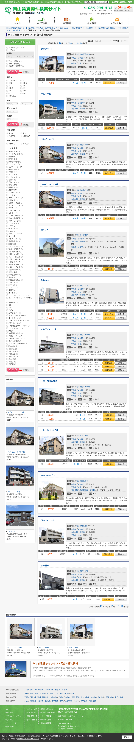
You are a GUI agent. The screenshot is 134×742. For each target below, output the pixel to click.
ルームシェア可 (16, 205)
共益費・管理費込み (16, 66)
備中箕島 (84, 701)
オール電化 (14, 236)
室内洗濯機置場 (16, 218)
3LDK (25, 91)
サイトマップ (11, 723)
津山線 (100, 697)
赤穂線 (93, 697)
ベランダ (13, 228)
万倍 (86, 145)
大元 (79, 106)
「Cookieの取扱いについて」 (27, 739)
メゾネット (14, 226)
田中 (67, 693)
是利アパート (47, 49)
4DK (24, 93)
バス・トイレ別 (16, 267)
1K (24, 81)
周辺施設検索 (32, 716)
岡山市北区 (80, 235)
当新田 (87, 54)
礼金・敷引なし (14, 64)
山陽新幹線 (108, 697)
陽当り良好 (14, 159)
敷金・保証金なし (15, 61)
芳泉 (56, 693)
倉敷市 (57, 690)
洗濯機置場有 (15, 252)
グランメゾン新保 (13, 492)
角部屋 (12, 364)
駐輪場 (12, 244)
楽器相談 (13, 157)
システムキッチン (16, 262)
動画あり (26, 144)
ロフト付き (14, 223)
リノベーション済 (16, 167)
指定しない (13, 133)
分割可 (12, 180)
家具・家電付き (16, 249)
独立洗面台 (14, 285)
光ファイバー (15, 313)
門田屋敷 (92, 701)
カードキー (14, 195)
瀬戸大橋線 (119, 697)
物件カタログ (11, 727)
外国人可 (13, 200)
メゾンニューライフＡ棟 (16, 412)
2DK (24, 86)
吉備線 (73, 247)
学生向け (13, 208)
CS (11, 305)
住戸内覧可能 (15, 341)
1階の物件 (13, 351)
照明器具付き (15, 241)
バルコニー (14, 231)
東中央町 (55, 701)
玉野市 (64, 690)
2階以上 (13, 349)
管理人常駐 (14, 185)
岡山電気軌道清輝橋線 (79, 490)
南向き (12, 362)
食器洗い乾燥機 (16, 259)
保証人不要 (14, 169)
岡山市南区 (80, 54)
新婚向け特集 (46, 723)
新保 (31, 693)
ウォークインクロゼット (19, 295)
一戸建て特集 (46, 720)
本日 (24, 133)
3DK (10, 91)
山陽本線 (74, 109)
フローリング (15, 221)
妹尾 (79, 63)
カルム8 (44, 230)
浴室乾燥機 (14, 272)
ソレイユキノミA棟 (49, 184)
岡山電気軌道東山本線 (80, 697)
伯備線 (61, 697)
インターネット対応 (17, 315)
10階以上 (13, 354)
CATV (12, 310)
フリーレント (15, 192)
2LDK (11, 88)
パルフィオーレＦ (49, 329)
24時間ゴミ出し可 (16, 339)
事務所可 (13, 172)
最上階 (12, 359)
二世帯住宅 (14, 190)
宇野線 (73, 58)
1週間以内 (26, 136)
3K (24, 88)
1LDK (25, 83)
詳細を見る (109, 83)
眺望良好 (13, 187)
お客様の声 (31, 713)
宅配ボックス (15, 323)
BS (11, 308)
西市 (86, 99)
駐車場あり (14, 346)
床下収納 (13, 293)
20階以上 (13, 356)
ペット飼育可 (15, 151)
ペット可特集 (46, 716)
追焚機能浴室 (15, 270)
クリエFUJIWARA (49, 381)
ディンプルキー (16, 328)
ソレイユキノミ (48, 139)
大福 (36, 693)
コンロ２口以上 (16, 257)
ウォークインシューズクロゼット (20, 299)
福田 (62, 693)
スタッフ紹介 (32, 709)
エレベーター (15, 239)
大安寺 (80, 247)
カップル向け (15, 210)
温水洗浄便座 (15, 275)
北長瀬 (82, 109)
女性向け (13, 213)
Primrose (45, 280)
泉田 (72, 693)
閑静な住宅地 (15, 162)
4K (10, 93)
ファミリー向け (16, 216)
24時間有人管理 (16, 333)
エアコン (13, 288)
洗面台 (12, 277)
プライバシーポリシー (14, 716)
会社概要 (9, 713)
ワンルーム (13, 81)
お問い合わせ (32, 720)
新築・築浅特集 (47, 709)
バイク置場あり (16, 247)
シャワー (13, 282)
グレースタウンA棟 (49, 430)
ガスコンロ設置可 (16, 203)
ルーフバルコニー (16, 234)
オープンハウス (16, 198)
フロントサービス (16, 336)
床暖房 (12, 290)
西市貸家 (45, 565)
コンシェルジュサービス (19, 344)
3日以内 (12, 136)
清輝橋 (92, 490)
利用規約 (9, 720)
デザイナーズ (15, 164)
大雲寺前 (68, 701)
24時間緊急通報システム (19, 326)
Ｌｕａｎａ (11, 531)
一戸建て (12, 50)
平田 (86, 235)
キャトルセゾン (48, 475)
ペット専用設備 (16, 154)
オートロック (15, 318)
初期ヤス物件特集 (48, 713)
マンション (22, 48)
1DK (10, 83)
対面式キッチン (16, 264)
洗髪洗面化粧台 (16, 280)
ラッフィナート (48, 520)
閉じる (126, 737)
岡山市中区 (49, 690)
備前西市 (81, 58)
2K (10, 86)
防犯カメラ (14, 331)
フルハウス (46, 94)
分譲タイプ (14, 182)
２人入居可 (14, 175)
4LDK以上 (12, 96)
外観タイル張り (16, 254)
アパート (12, 48)
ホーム (8, 709)
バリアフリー (15, 177)
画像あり (12, 144)
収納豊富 (13, 302)
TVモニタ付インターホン (19, 320)
